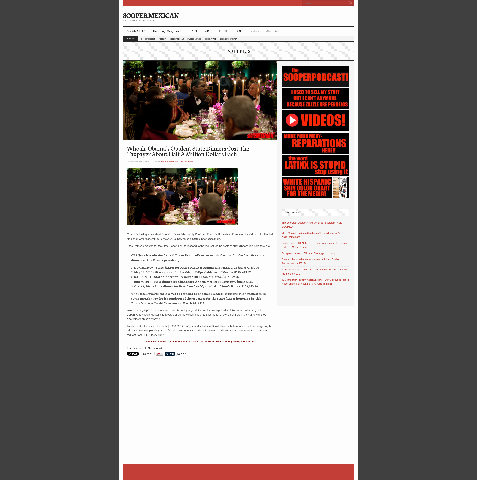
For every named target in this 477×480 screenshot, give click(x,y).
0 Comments (187, 161)
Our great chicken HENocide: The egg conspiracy (308, 253)
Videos (254, 31)
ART (208, 31)
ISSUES (222, 31)
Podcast (162, 38)
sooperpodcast (148, 38)
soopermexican (177, 38)
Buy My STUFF (136, 31)
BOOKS (239, 31)
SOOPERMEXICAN (151, 15)
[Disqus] (200, 410)
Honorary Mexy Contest (169, 31)
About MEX (274, 31)
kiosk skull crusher (228, 38)
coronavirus (210, 38)
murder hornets (194, 38)
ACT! (194, 31)
